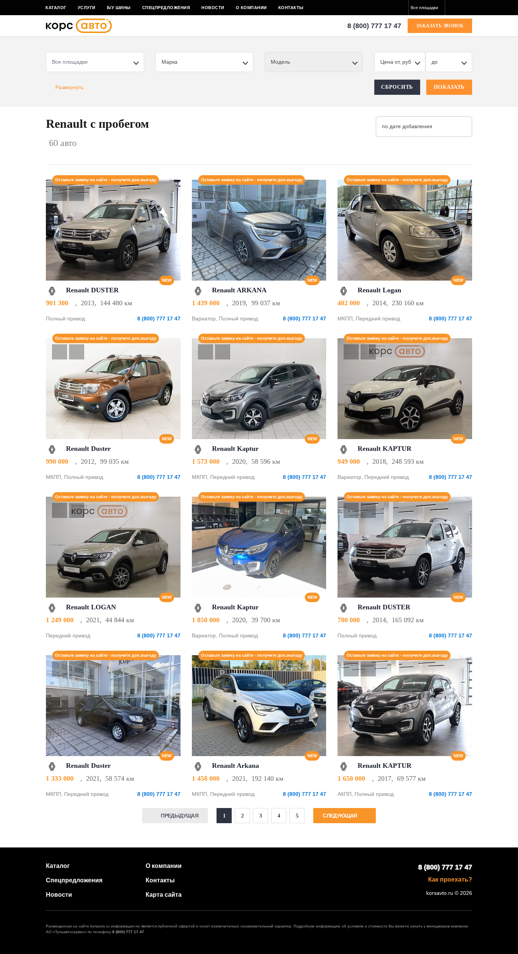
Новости (212, 7)
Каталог (56, 7)
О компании (251, 7)
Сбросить (397, 87)
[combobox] (427, 7)
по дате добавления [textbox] (407, 126)
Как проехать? (450, 880)
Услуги (87, 7)
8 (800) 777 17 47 (374, 25)
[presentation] (170, 230)
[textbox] (427, 7)
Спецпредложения (166, 7)
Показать (449, 87)
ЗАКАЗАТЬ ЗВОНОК (440, 25)
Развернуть (69, 87)
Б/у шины (119, 7)
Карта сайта (164, 894)
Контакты (291, 7)
